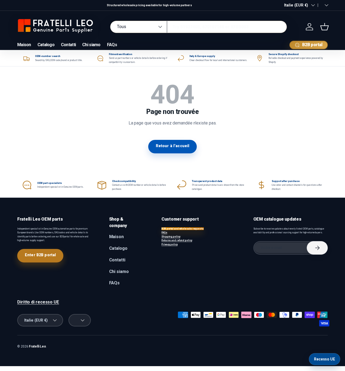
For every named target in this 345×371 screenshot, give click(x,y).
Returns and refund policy (176, 240)
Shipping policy (170, 236)
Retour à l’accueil (172, 146)
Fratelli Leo (37, 346)
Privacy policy (169, 244)
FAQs (112, 44)
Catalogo (45, 44)
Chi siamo (91, 44)
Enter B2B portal (40, 255)
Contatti (68, 44)
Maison (24, 44)
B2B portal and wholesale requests (182, 228)
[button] (324, 27)
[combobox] (199, 27)
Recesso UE (324, 359)
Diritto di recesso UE (38, 302)
